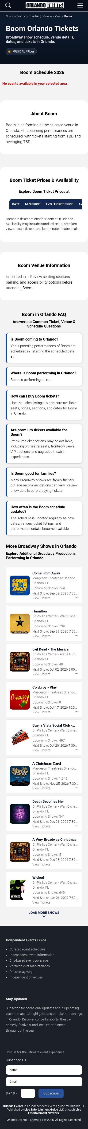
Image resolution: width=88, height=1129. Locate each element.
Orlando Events (15, 16)
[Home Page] (44, 5)
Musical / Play (51, 16)
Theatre (33, 16)
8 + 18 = (11, 1093)
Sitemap (35, 1120)
